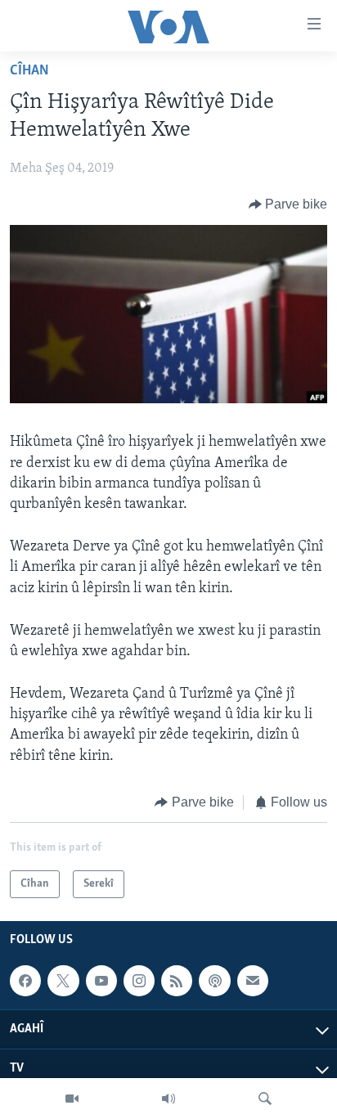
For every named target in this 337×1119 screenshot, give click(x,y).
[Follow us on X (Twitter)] (63, 980)
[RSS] (176, 980)
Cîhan (29, 71)
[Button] (288, 204)
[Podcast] (214, 980)
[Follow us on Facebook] (25, 980)
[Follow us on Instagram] (139, 980)
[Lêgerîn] (265, 1098)
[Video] (72, 1098)
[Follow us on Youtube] (101, 980)
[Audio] (168, 1098)
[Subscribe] (252, 980)
